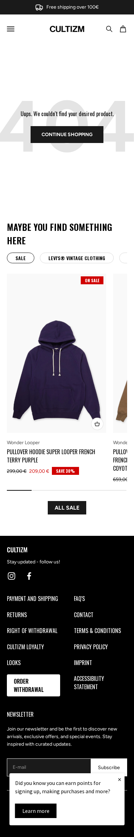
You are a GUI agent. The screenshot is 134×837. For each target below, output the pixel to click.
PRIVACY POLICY (91, 647)
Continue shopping (67, 134)
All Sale (67, 507)
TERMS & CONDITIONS (97, 630)
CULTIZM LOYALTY (25, 647)
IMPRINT (83, 663)
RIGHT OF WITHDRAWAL (32, 630)
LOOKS (14, 663)
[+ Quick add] (97, 424)
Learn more (35, 810)
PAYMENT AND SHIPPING (32, 598)
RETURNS (17, 615)
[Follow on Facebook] (29, 576)
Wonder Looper (23, 443)
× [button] (119, 779)
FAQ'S (79, 598)
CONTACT (83, 615)
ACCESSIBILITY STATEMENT (89, 682)
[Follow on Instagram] (11, 576)
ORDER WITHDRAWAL (29, 685)
